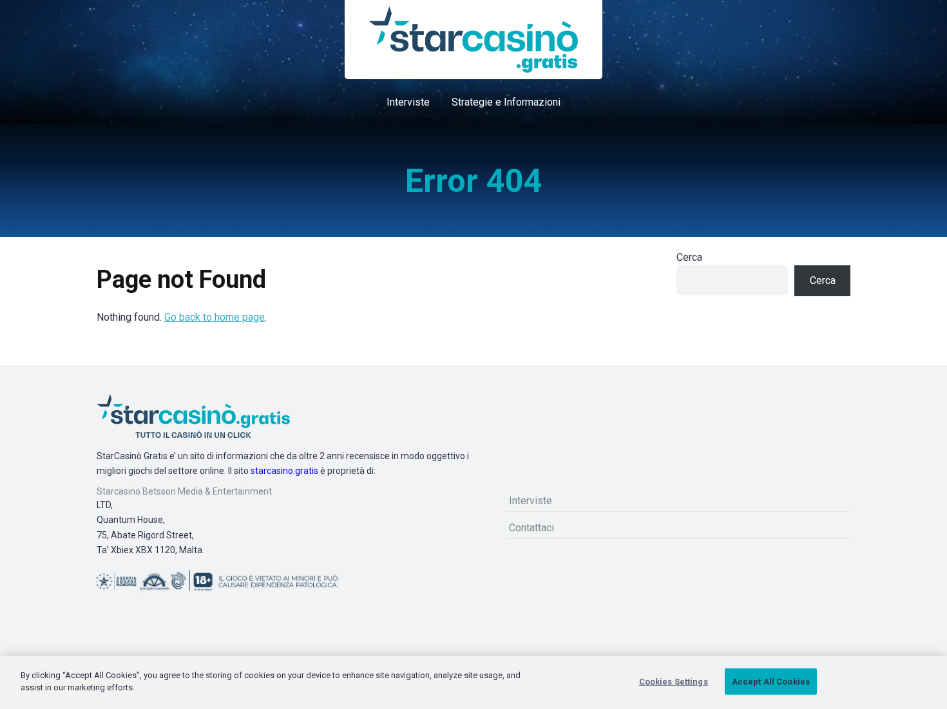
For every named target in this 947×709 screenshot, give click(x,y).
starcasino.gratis (284, 471)
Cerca (689, 257)
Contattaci (531, 528)
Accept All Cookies (771, 681)
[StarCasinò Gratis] (473, 39)
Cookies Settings (673, 681)
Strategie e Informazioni (506, 102)
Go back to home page (214, 317)
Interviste (408, 102)
